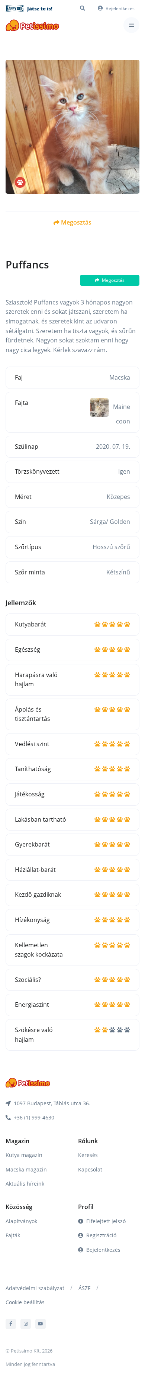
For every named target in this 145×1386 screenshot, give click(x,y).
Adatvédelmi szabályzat (35, 1288)
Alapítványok (21, 1221)
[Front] (32, 25)
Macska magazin (26, 1169)
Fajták (13, 1235)
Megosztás (76, 222)
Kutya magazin (24, 1154)
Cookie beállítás (25, 1302)
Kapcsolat (90, 1169)
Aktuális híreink (25, 1183)
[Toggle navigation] (131, 25)
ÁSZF (84, 1288)
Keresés (88, 1154)
